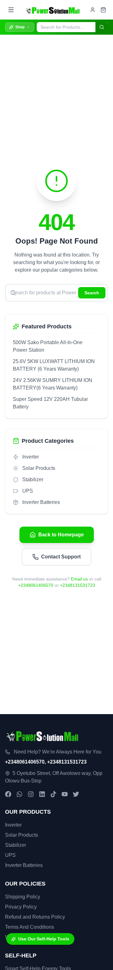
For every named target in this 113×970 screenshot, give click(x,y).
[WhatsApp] (19, 794)
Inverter (13, 825)
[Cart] (103, 9)
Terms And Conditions (29, 927)
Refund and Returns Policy (35, 917)
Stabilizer (15, 845)
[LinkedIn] (42, 794)
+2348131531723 (77, 585)
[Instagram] (31, 794)
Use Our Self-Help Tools (43, 938)
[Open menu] (11, 10)
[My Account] (92, 9)
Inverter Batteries (24, 865)
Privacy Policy (21, 906)
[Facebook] (8, 794)
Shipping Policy (22, 896)
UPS (10, 855)
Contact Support (61, 556)
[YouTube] (65, 794)
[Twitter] (76, 794)
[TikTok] (53, 794)
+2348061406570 (35, 585)
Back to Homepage (61, 534)
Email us (79, 578)
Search (91, 292)
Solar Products (21, 835)
